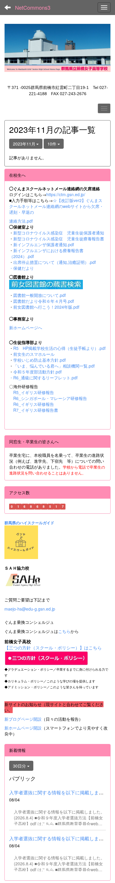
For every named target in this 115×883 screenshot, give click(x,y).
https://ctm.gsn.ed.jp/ (65, 194)
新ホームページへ (25, 327)
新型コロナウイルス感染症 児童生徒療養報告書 (58, 239)
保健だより (23, 268)
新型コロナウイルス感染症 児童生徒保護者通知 (58, 233)
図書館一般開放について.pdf (39, 295)
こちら (64, 631)
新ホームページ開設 (23, 728)
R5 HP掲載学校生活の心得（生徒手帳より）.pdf (59, 348)
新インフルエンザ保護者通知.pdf (43, 244)
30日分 (20, 766)
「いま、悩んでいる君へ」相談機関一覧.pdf (54, 366)
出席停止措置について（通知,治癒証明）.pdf (54, 262)
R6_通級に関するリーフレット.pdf (45, 378)
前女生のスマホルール (34, 354)
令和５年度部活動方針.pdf (37, 372)
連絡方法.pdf (21, 221)
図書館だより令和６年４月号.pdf (43, 301)
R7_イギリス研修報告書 (35, 410)
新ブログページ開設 (23, 719)
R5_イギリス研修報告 (35, 392)
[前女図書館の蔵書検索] (46, 284)
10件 (52, 144)
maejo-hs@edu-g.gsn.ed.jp (29, 609)
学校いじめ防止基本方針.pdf (39, 360)
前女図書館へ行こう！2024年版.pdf (46, 307)
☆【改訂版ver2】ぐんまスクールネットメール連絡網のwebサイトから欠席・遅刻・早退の (56, 206)
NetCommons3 (32, 7)
